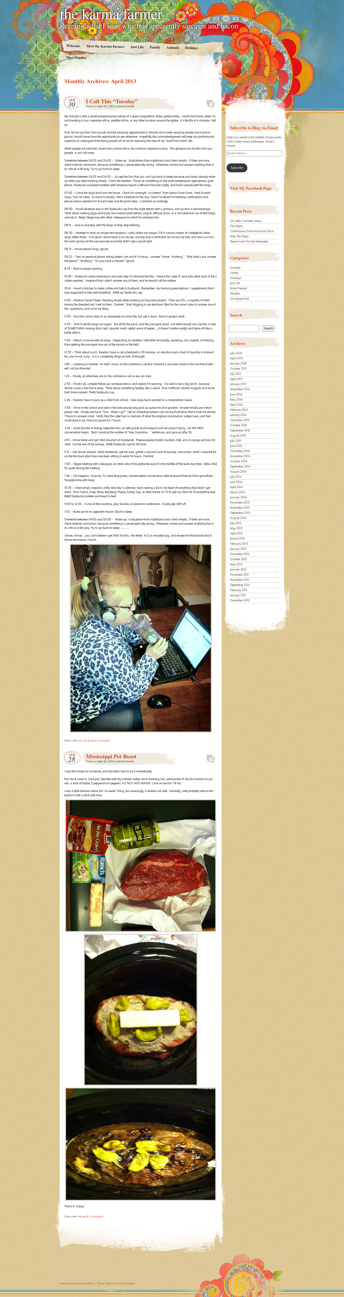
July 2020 (236, 353)
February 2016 (239, 410)
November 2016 (240, 389)
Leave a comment (100, 740)
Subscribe (237, 167)
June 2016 (236, 394)
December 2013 (239, 502)
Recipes (82, 1216)
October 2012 (238, 559)
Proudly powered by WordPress (77, 1283)
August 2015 (238, 435)
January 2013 (238, 549)
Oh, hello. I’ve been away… (246, 221)
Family (155, 47)
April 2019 (236, 358)
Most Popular (76, 57)
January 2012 (238, 569)
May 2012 (236, 564)
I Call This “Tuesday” (112, 101)
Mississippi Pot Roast (111, 756)
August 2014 (238, 471)
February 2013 (239, 543)
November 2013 (240, 507)
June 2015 (236, 446)
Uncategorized (239, 298)
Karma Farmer (126, 106)
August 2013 (238, 518)
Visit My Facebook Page (251, 188)
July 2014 (235, 477)
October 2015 (238, 425)
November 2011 (239, 580)
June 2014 (236, 482)
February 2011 (238, 590)
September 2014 (240, 466)
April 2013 (236, 533)
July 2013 (235, 523)
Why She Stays (239, 236)
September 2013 (240, 513)
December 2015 (239, 420)
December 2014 (239, 451)
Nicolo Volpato (126, 1283)
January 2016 (238, 415)
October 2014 (238, 461)
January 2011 (238, 595)
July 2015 (235, 440)
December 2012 (239, 554)
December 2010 (240, 600)
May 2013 (236, 528)
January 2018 (238, 363)
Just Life (137, 46)
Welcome (73, 45)
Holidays (191, 47)
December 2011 (239, 574)
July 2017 (235, 374)
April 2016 (236, 404)
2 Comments (96, 1216)
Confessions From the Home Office (252, 231)
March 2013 (237, 538)
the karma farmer (111, 13)
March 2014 (237, 492)
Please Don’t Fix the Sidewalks (249, 241)
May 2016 (236, 399)
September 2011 (239, 585)
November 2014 (240, 456)
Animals (172, 47)
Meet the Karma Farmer (105, 46)
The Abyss (236, 226)
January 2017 (238, 384)
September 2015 (240, 430)
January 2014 (238, 497)
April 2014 (236, 487)
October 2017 (238, 368)
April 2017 (236, 379)
